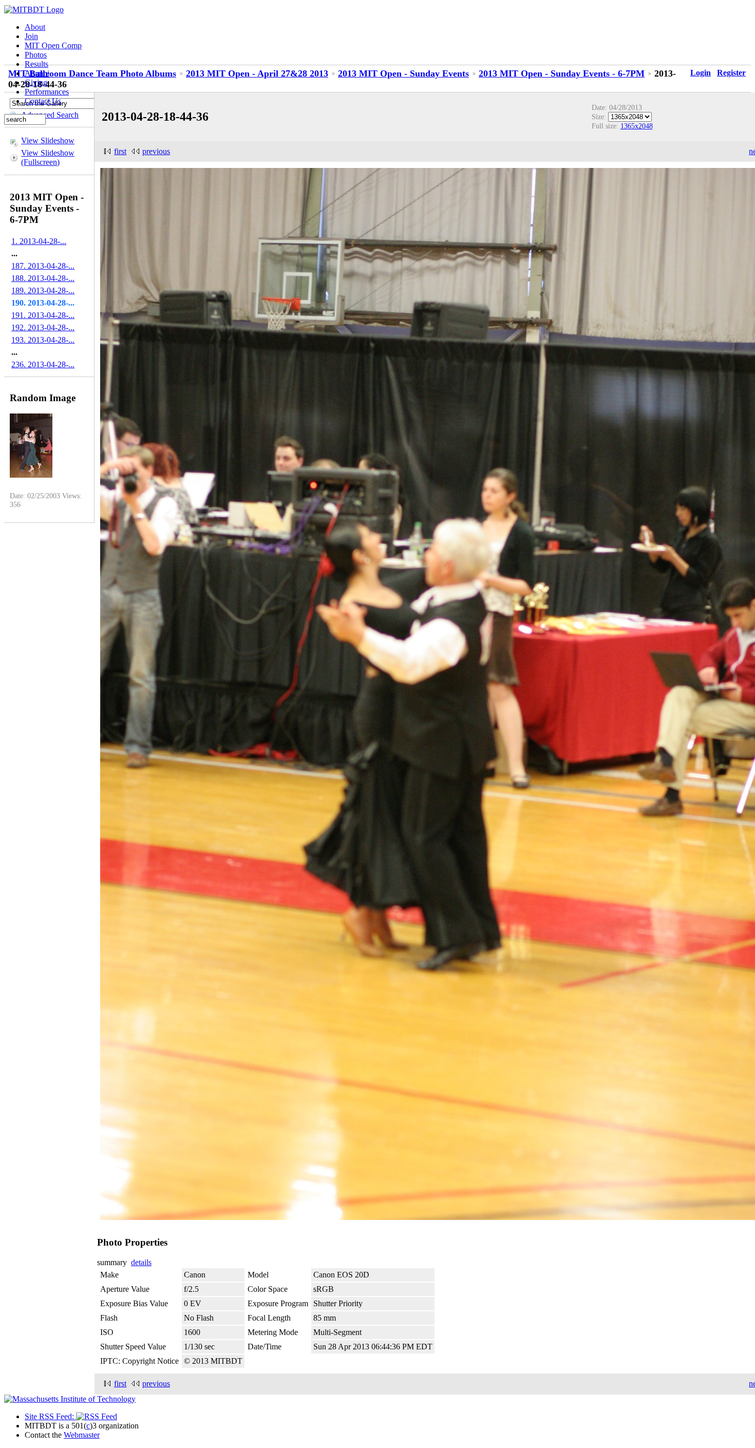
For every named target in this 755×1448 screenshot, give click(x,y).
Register (731, 72)
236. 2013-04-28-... (42, 364)
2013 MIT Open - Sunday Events (403, 73)
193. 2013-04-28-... (42, 339)
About (35, 27)
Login (700, 72)
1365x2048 (636, 126)
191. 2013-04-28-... (42, 315)
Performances (47, 91)
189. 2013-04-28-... (42, 290)
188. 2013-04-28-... (42, 278)
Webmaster (82, 1435)
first (120, 151)
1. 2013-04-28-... (38, 241)
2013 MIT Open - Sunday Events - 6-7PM (562, 73)
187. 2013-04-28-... (42, 265)
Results (36, 64)
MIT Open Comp (53, 45)
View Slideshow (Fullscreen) (47, 157)
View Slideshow (47, 140)
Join (31, 36)
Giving (36, 82)
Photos (36, 54)
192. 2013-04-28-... (42, 327)
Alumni (37, 73)
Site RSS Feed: (50, 1416)
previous (156, 151)
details (141, 1262)
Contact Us (43, 101)
